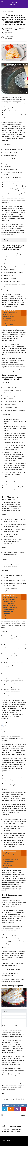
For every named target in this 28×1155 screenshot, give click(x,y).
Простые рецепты (14, 3)
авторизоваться (15, 1131)
